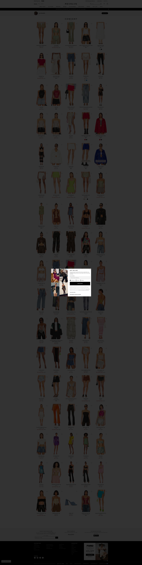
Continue (80, 283)
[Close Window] (90, 269)
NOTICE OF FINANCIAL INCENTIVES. (84, 290)
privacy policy (88, 289)
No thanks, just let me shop (75, 294)
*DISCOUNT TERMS (72, 292)
